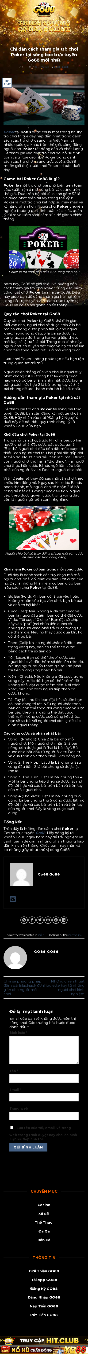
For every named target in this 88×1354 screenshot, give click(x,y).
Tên (13, 1071)
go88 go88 (61, 67)
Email (15, 1090)
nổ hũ (44, 44)
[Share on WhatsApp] (24, 920)
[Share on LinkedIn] (64, 920)
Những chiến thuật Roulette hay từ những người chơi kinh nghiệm (64, 987)
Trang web (18, 1108)
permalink (75, 935)
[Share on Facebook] (32, 920)
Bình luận (18, 1032)
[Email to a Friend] (48, 920)
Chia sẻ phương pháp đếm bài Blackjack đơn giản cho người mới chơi (24, 987)
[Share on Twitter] (40, 920)
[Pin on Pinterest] (56, 920)
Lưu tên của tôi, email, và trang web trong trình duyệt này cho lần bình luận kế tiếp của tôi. (43, 1133)
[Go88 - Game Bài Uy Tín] (44, 18)
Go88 (40, 833)
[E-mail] (13, 900)
